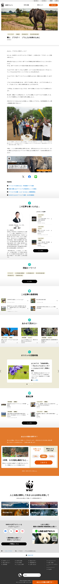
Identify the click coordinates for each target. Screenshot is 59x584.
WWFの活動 (19, 560)
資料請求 (51, 0)
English (50, 569)
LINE (36, 177)
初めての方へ (33, 560)
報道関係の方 (33, 562)
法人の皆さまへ (44, 0)
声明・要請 (50, 562)
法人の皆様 (19, 562)
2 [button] (28, 384)
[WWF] (1, 550)
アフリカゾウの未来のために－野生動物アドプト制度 (21, 185)
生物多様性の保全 (19, 275)
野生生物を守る (25, 34)
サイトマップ (51, 567)
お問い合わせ (33, 564)
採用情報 (5, 564)
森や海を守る (44, 513)
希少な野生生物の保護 (34, 34)
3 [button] (30, 384)
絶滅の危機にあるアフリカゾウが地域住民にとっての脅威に (23, 188)
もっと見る (40, 250)
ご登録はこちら (14, 544)
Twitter (23, 177)
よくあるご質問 (20, 564)
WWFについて (6, 560)
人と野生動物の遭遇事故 (19, 273)
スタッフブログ (11, 34)
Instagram (22, 531)
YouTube (17, 531)
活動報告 (17, 34)
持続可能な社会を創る (44, 506)
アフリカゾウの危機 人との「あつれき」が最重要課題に (22, 192)
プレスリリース (51, 560)
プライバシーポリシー (53, 565)
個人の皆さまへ (36, 0)
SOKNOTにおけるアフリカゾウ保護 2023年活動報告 (21, 195)
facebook (29, 177)
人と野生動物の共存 (30, 273)
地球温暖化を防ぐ (16, 506)
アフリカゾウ (10, 273)
